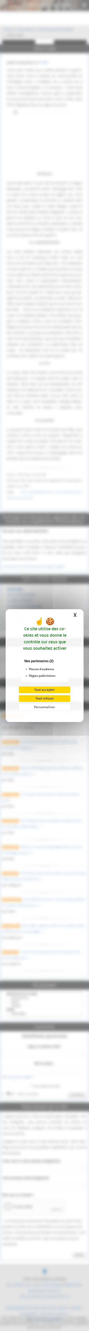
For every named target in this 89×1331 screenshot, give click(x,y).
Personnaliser (44, 707)
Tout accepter (44, 690)
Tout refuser (44, 698)
